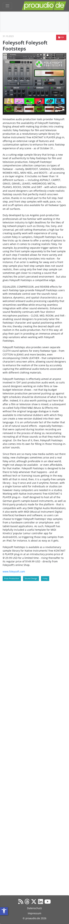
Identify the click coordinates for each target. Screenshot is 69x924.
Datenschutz (34, 908)
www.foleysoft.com (14, 571)
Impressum (34, 913)
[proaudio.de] (44, 5)
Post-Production (11, 578)
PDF (62, 37)
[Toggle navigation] (7, 6)
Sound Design (31, 578)
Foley (45, 578)
